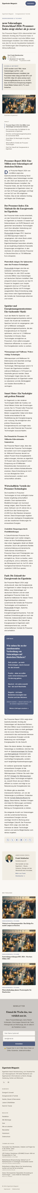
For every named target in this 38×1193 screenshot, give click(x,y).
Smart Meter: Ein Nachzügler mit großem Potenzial (18, 139)
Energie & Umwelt (8, 1092)
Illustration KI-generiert (11, 115)
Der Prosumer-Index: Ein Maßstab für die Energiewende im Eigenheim (18, 130)
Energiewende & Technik (22, 14)
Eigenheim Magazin (9, 3)
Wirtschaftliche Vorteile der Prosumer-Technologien (17, 143)
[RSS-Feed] (4, 1082)
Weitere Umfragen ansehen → (19, 708)
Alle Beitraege (6, 1120)
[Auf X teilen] (12, 840)
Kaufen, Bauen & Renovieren (11, 1099)
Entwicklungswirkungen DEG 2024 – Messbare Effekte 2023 (17, 957)
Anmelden (19, 1044)
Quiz (3, 1123)
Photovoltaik (8, 233)
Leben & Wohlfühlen (8, 1102)
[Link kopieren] (30, 840)
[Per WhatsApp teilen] (8, 840)
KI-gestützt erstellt (25, 60)
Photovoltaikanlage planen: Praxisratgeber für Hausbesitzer (16, 991)
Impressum (5, 1133)
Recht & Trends (7, 1106)
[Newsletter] (8, 1082)
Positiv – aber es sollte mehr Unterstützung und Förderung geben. (17, 675)
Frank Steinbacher (17, 55)
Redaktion (5, 1116)
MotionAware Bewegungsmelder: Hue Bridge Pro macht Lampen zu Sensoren (17, 924)
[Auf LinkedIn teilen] (21, 840)
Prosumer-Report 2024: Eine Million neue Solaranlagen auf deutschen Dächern (18, 125)
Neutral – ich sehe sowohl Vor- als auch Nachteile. (18, 685)
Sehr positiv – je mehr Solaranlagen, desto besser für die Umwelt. (19, 664)
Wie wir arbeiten (7, 1126)
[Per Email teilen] (25, 840)
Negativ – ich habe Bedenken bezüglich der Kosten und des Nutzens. (17, 694)
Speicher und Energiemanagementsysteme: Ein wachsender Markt (18, 134)
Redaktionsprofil (20, 861)
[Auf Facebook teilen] (16, 840)
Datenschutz (6, 1136)
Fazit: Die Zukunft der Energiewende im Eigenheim (17, 148)
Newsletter (30, 3)
